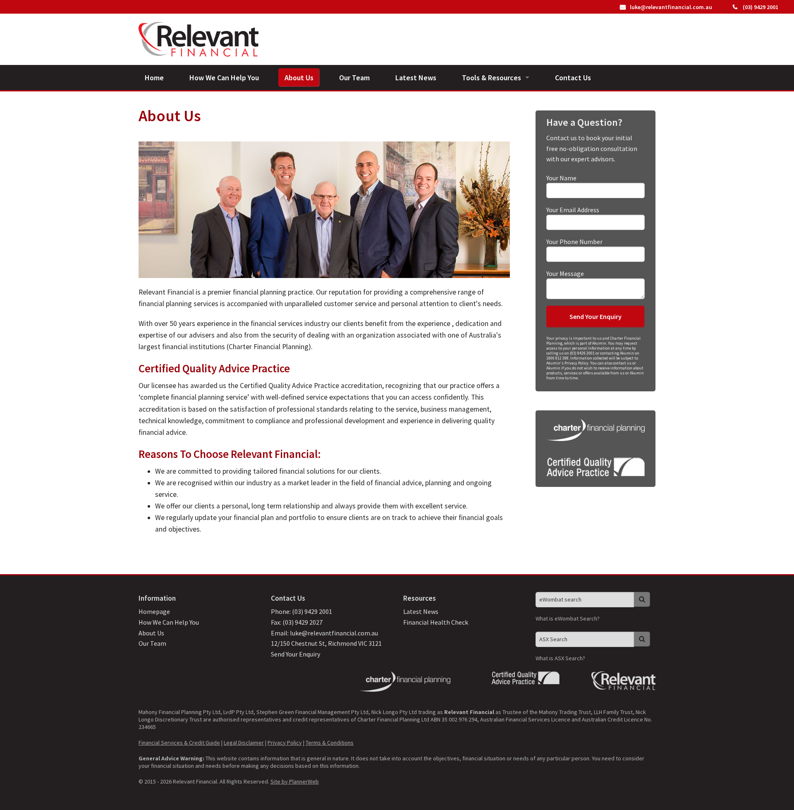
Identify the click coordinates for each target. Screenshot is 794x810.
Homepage (154, 611)
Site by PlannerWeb (294, 781)
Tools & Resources (491, 77)
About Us (299, 77)
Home (154, 77)
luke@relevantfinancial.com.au (671, 7)
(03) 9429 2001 (759, 7)
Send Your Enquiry (295, 654)
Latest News (415, 77)
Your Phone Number (574, 241)
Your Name (561, 178)
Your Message (565, 273)
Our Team (354, 77)
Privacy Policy (285, 742)
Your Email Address (572, 210)
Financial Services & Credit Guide (179, 742)
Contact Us (573, 77)
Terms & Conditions (330, 742)
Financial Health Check (435, 622)
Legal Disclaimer (244, 742)
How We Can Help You (224, 77)
